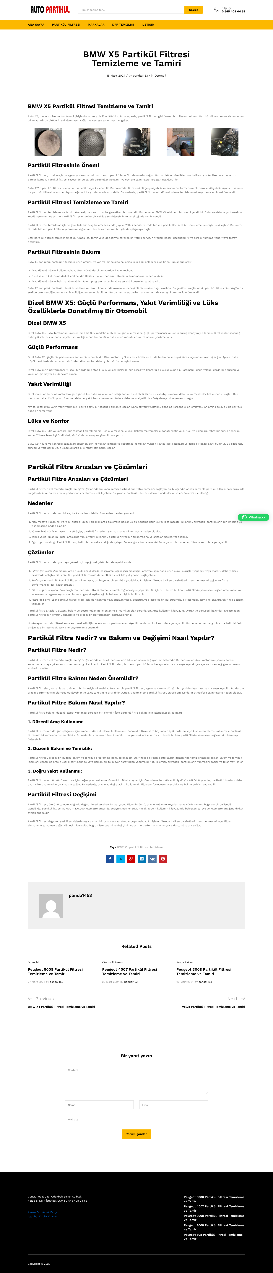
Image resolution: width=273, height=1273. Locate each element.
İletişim (148, 24)
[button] (253, 517)
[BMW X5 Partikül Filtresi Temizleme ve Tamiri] (110, 859)
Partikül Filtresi (66, 24)
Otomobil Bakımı (112, 962)
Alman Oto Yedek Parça (43, 1212)
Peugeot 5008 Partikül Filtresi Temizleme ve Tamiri (55, 971)
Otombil (160, 75)
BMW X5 (122, 847)
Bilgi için (227, 7)
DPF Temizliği (123, 24)
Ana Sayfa (36, 24)
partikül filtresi (138, 847)
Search (193, 9)
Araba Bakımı (184, 962)
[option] (62, 972)
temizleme (156, 847)
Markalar (96, 24)
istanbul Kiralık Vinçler (42, 1216)
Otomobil (33, 962)
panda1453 (140, 75)
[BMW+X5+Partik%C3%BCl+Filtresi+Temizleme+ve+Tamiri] (120, 859)
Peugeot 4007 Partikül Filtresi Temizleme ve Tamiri (129, 971)
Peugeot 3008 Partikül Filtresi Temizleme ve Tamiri (203, 971)
